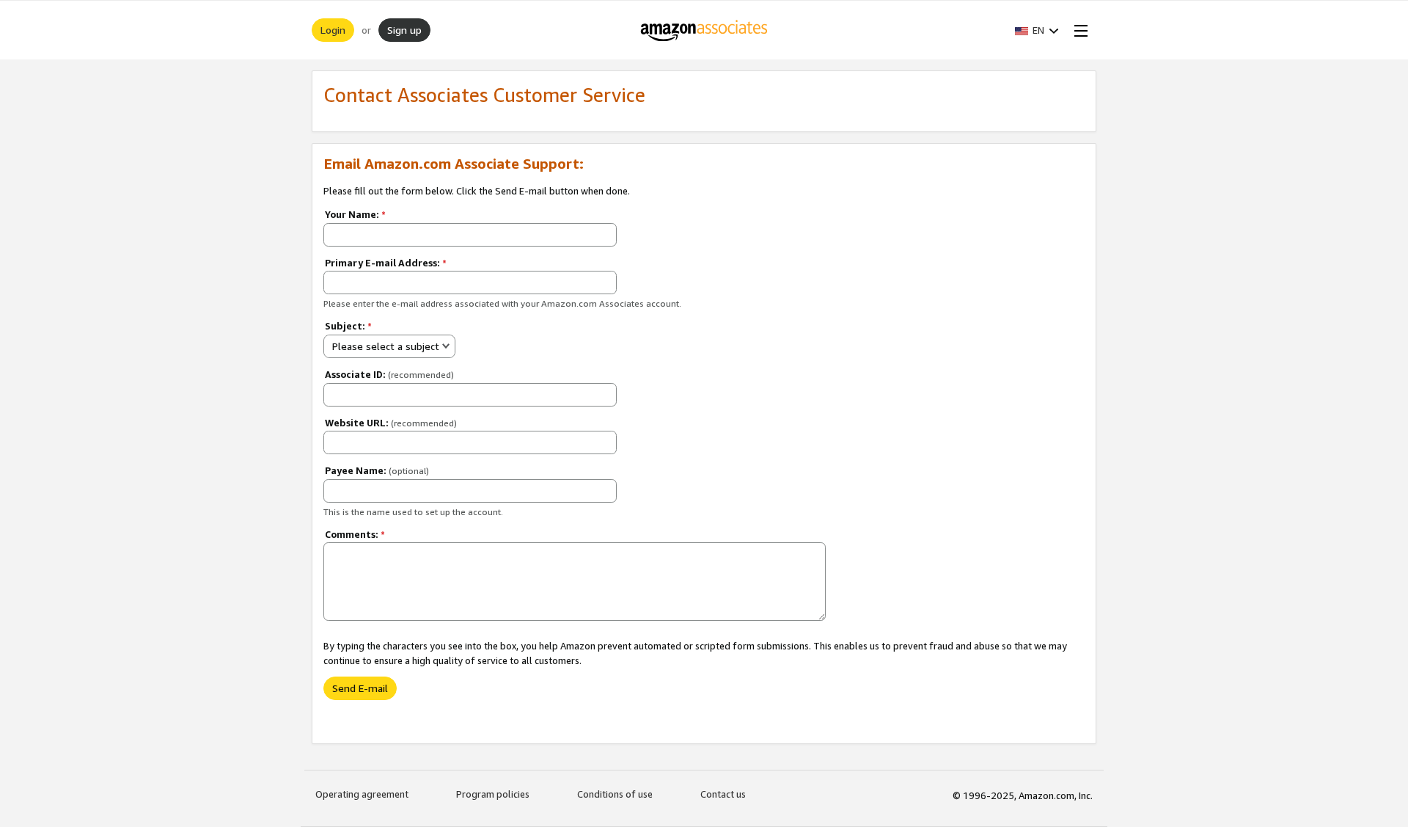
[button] (1037, 30)
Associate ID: (389, 374)
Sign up (404, 29)
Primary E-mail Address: (386, 263)
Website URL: (391, 423)
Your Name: (355, 214)
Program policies (492, 794)
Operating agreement (361, 794)
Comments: (355, 534)
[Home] (704, 30)
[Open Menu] (1078, 30)
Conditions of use (615, 794)
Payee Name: (377, 470)
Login (332, 29)
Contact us (723, 794)
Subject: (348, 326)
